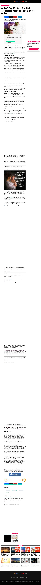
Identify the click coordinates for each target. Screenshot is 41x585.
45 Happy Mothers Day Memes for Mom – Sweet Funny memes (13, 499)
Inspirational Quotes (22, 19)
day (9, 267)
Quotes (24, 3)
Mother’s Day (9, 42)
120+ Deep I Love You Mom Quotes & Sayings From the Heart (13, 501)
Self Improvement (14, 3)
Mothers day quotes (10, 39)
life (17, 273)
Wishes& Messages (9, 3)
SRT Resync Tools (32, 3)
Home (11, 577)
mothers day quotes (16, 504)
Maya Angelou (20, 428)
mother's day (11, 504)
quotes (10, 278)
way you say (7, 427)
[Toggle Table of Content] (20, 35)
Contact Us (17, 577)
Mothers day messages (11, 40)
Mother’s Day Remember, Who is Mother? (14, 37)
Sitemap (14, 577)
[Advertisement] (15, 519)
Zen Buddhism (27, 3)
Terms (29, 577)
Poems (18, 3)
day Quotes (11, 197)
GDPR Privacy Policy (22, 577)
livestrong (13, 53)
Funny (21, 3)
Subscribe (29, 46)
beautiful (13, 161)
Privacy (26, 577)
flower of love (10, 113)
